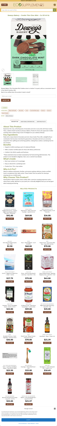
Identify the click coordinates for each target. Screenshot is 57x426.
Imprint (37, 423)
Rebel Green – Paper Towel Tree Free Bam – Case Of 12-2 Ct (28, 211)
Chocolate (21, 110)
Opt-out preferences (23, 423)
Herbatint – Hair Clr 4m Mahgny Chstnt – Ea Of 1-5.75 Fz (10, 306)
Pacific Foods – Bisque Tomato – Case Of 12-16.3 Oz (28, 336)
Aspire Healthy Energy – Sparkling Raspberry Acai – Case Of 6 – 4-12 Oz (47, 275)
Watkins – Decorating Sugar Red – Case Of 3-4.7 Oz (28, 398)
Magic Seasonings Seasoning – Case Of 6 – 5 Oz (47, 306)
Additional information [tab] (27, 121)
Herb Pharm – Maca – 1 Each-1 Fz (47, 336)
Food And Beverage (34, 110)
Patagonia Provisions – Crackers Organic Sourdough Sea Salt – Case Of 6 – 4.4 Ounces (9, 212)
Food (27, 110)
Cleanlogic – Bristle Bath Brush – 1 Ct (28, 367)
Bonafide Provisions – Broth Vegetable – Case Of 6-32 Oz (9, 336)
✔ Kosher (4, 107)
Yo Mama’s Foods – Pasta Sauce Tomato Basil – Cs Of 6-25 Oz (28, 306)
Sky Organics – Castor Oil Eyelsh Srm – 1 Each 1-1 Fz (47, 367)
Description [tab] (14, 121)
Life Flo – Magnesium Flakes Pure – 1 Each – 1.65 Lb (10, 274)
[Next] (53, 44)
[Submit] (54, 10)
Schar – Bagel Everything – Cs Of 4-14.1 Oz (47, 211)
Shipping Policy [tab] (41, 121)
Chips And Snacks (12, 110)
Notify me (6, 100)
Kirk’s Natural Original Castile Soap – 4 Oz (10, 243)
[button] (55, 408)
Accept (28, 420)
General (43, 110)
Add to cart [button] (10, 218)
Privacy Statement (31, 423)
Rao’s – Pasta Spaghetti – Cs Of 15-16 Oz (28, 243)
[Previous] (4, 44)
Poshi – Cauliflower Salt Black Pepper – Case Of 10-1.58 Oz (10, 367)
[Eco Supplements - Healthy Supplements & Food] (28, 5)
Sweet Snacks (5, 113)
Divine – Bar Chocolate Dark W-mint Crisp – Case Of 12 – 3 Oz (28, 274)
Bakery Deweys (9, 115)
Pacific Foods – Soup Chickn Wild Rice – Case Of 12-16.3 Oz (47, 243)
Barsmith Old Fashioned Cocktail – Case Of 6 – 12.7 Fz (9, 398)
